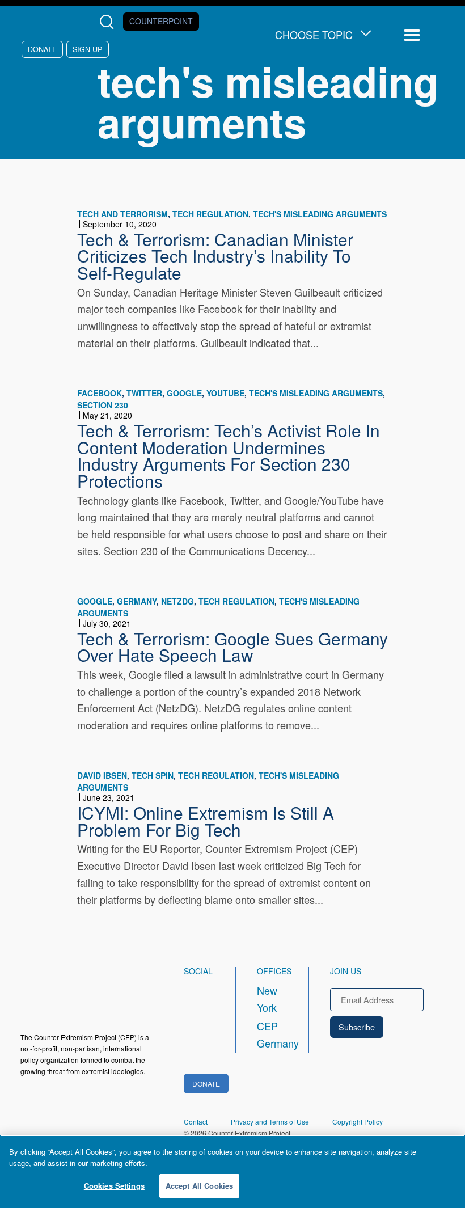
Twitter (144, 393)
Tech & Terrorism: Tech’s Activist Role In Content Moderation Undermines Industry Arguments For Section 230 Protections (228, 455)
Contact (196, 1121)
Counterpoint (161, 21)
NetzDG (177, 601)
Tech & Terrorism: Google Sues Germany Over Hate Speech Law (232, 646)
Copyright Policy (357, 1121)
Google (184, 393)
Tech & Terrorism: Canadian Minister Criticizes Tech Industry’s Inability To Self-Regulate (215, 256)
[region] (232, 1171)
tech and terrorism (122, 213)
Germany (137, 601)
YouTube (225, 393)
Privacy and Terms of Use (270, 1121)
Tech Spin (153, 775)
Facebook (99, 393)
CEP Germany (272, 1034)
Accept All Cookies (199, 1185)
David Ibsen (102, 775)
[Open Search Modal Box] (109, 21)
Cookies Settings (114, 1185)
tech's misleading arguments (320, 213)
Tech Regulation (210, 213)
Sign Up (87, 49)
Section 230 (102, 405)
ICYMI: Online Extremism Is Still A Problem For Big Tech (205, 820)
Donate (42, 49)
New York (267, 999)
